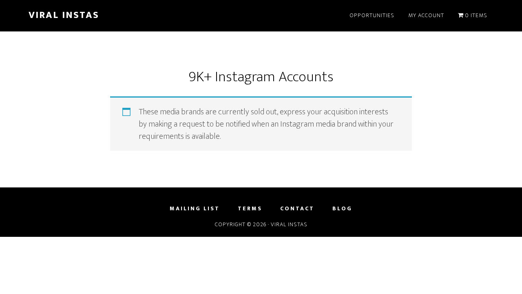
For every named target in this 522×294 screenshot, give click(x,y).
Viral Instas (64, 15)
